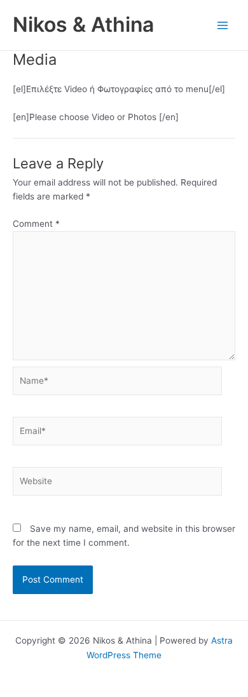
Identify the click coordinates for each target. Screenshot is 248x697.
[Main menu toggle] (223, 25)
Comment (36, 224)
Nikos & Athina (83, 24)
